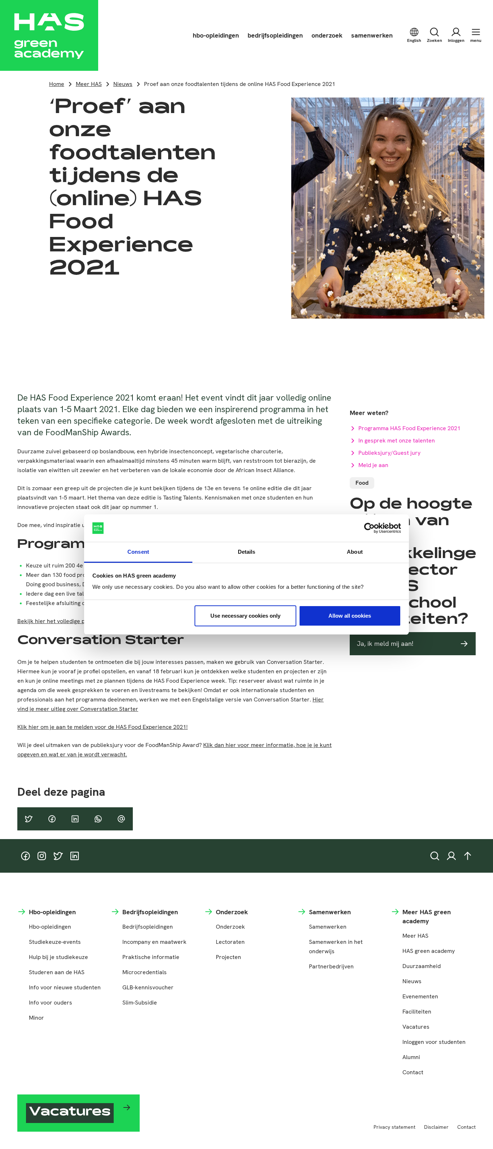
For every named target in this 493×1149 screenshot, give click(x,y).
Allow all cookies (349, 616)
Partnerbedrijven (331, 966)
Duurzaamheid (421, 966)
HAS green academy (428, 951)
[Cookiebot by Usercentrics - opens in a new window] (369, 528)
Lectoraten (230, 942)
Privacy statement (394, 1127)
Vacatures (415, 1027)
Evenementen (420, 996)
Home (56, 84)
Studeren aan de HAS (56, 972)
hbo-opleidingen (216, 35)
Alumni (411, 1057)
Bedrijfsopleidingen (147, 926)
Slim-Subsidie (139, 1002)
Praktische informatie (150, 957)
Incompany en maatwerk (154, 942)
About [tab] (355, 552)
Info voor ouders (50, 1002)
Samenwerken (327, 926)
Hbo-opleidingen (50, 926)
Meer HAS (89, 84)
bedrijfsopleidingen (275, 35)
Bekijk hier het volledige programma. (65, 621)
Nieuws (122, 84)
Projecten (228, 957)
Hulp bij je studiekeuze (58, 957)
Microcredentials (144, 972)
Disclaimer (436, 1127)
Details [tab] (247, 552)
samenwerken (372, 35)
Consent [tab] (138, 552)
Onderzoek (230, 926)
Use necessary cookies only (245, 616)
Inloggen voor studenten (434, 1042)
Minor (36, 1017)
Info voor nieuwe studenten (65, 987)
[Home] (49, 35)
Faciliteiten (416, 1011)
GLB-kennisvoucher (148, 987)
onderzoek (327, 35)
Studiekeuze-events (55, 942)
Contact (412, 1072)
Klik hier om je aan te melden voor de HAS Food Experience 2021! (102, 727)
